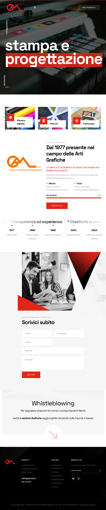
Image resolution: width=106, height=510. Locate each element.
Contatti (54, 487)
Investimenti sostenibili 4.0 (56, 466)
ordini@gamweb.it (7, 27)
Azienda (54, 472)
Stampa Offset (57, 476)
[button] (5, 87)
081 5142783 (4, 80)
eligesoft (91, 505)
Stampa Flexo (56, 483)
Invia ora (31, 375)
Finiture (54, 123)
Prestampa (88, 123)
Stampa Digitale (57, 479)
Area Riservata (89, 7)
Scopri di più (57, 206)
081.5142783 (26, 482)
